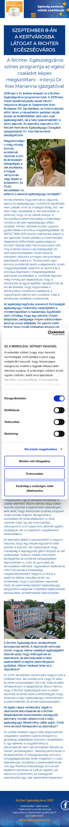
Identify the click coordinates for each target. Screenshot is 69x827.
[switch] (59, 410)
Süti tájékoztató (34, 815)
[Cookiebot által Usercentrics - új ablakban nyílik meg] (49, 333)
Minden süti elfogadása (34, 461)
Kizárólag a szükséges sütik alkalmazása (34, 488)
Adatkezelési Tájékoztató (34, 806)
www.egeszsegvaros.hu (34, 820)
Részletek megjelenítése (41, 449)
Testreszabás (34, 473)
